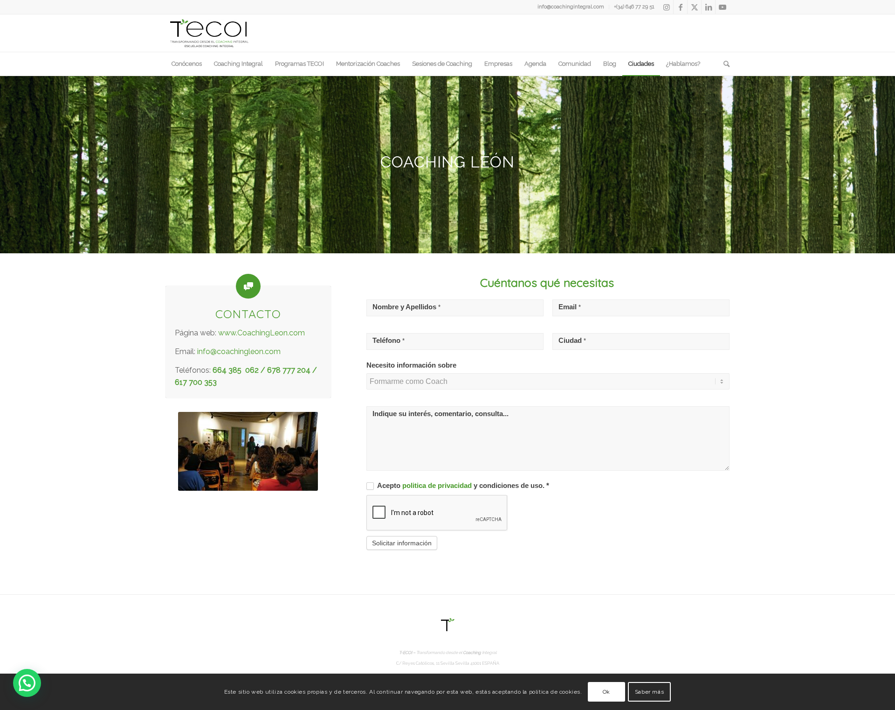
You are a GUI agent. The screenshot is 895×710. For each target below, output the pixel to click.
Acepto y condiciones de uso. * (462, 485)
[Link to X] (694, 7)
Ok (606, 692)
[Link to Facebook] (680, 7)
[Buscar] (723, 64)
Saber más (649, 692)
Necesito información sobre (411, 365)
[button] (27, 683)
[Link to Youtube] (723, 7)
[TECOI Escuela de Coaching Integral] (209, 33)
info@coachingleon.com (239, 351)
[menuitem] (571, 7)
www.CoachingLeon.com (261, 332)
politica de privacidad (438, 485)
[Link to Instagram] (666, 7)
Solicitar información (402, 543)
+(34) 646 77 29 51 (634, 7)
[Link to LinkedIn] (708, 7)
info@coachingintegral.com (570, 7)
